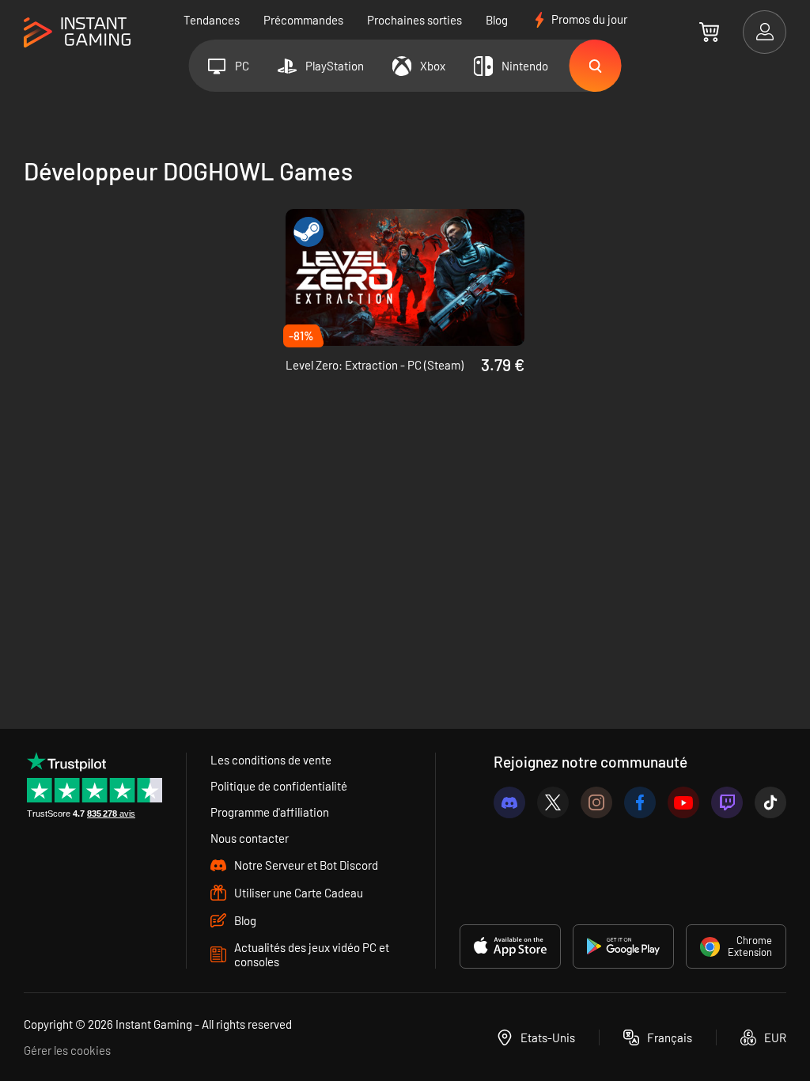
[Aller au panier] (709, 31)
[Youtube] (683, 802)
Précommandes (303, 20)
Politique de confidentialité (278, 786)
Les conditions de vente (270, 760)
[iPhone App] (510, 946)
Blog (497, 20)
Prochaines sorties (414, 20)
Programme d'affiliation (269, 812)
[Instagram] (596, 802)
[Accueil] (77, 32)
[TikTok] (770, 802)
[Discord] (509, 802)
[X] (553, 802)
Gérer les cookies (67, 1050)
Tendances (212, 20)
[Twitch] (727, 802)
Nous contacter (249, 838)
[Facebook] (640, 802)
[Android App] (623, 946)
